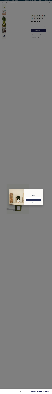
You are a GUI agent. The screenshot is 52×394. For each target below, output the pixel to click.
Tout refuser (39, 391)
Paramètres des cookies (33, 391)
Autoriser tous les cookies (46, 391)
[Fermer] (51, 391)
